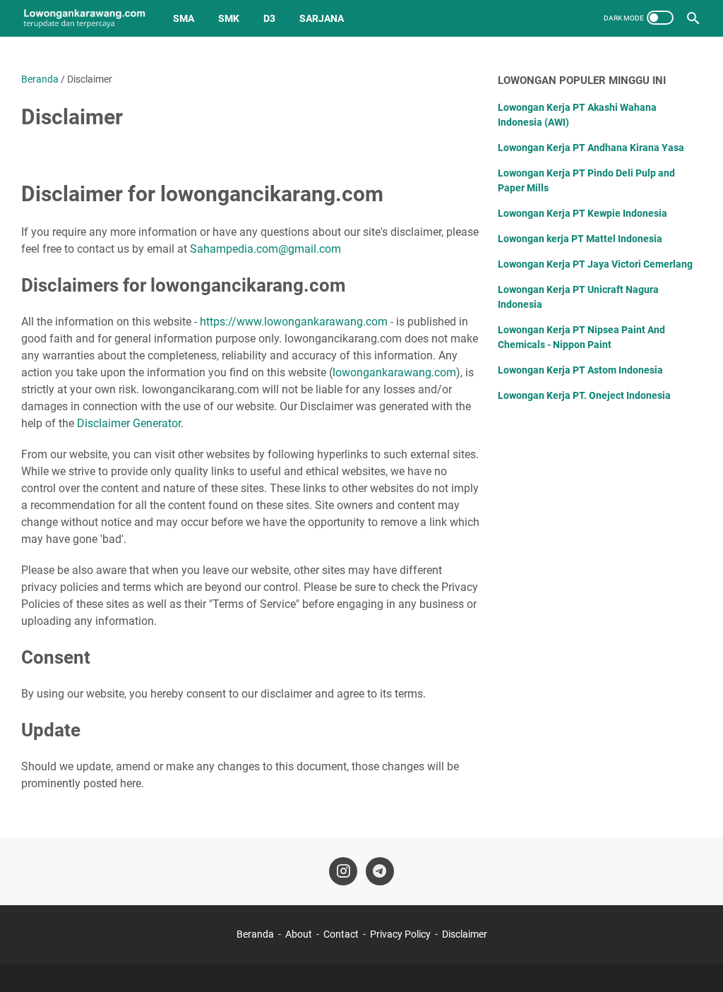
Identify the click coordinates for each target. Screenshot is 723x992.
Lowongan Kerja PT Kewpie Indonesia (582, 213)
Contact (341, 934)
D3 (269, 18)
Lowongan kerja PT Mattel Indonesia (580, 238)
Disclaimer (464, 934)
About (298, 934)
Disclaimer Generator (129, 423)
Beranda (255, 934)
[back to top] (695, 960)
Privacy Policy (400, 934)
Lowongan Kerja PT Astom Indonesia (580, 370)
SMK (228, 18)
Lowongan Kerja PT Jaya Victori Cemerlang (595, 264)
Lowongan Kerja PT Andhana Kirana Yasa (591, 147)
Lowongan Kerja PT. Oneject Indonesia (584, 395)
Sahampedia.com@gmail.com (265, 249)
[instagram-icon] (343, 871)
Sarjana (321, 18)
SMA (183, 18)
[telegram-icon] (380, 871)
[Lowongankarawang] (84, 18)
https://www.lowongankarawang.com (294, 321)
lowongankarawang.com (394, 372)
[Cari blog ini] (693, 18)
